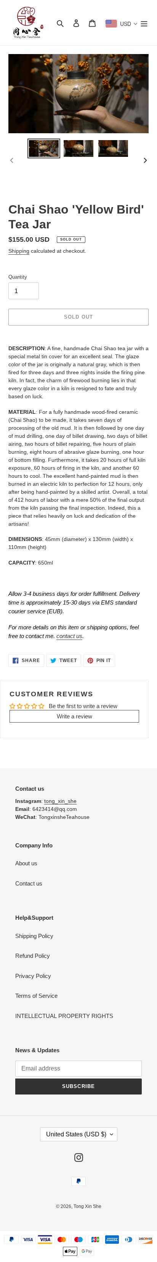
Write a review (74, 716)
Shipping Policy (34, 936)
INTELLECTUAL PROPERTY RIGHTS (64, 1016)
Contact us (28, 883)
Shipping (18, 251)
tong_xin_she (60, 801)
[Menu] (144, 22)
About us (26, 863)
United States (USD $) (76, 1134)
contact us (69, 636)
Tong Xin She (87, 1206)
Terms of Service (36, 995)
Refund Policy (32, 955)
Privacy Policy (33, 976)
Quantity (17, 277)
